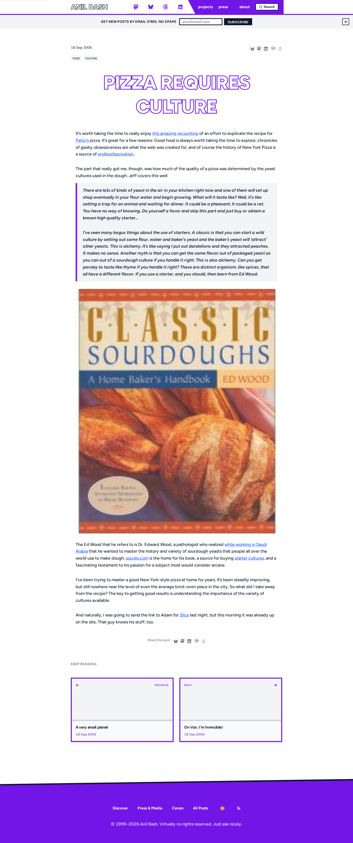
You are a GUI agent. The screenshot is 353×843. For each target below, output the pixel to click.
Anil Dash (89, 7)
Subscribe (238, 22)
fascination (123, 154)
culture (91, 58)
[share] (280, 48)
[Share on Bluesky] (252, 48)
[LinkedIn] (180, 7)
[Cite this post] (273, 48)
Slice (184, 615)
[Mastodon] (136, 7)
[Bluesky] (151, 7)
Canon (177, 808)
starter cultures (249, 558)
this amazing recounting (175, 133)
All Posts (200, 808)
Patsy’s (82, 140)
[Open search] (267, 6)
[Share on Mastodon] (259, 48)
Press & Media (150, 808)
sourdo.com (137, 558)
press (223, 7)
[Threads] (165, 7)
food (76, 58)
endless (105, 154)
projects (205, 7)
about (244, 7)
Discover (120, 808)
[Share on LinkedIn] (266, 48)
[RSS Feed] (239, 808)
